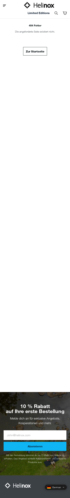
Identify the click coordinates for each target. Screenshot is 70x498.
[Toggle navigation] (6, 5)
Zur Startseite (35, 51)
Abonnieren (35, 446)
